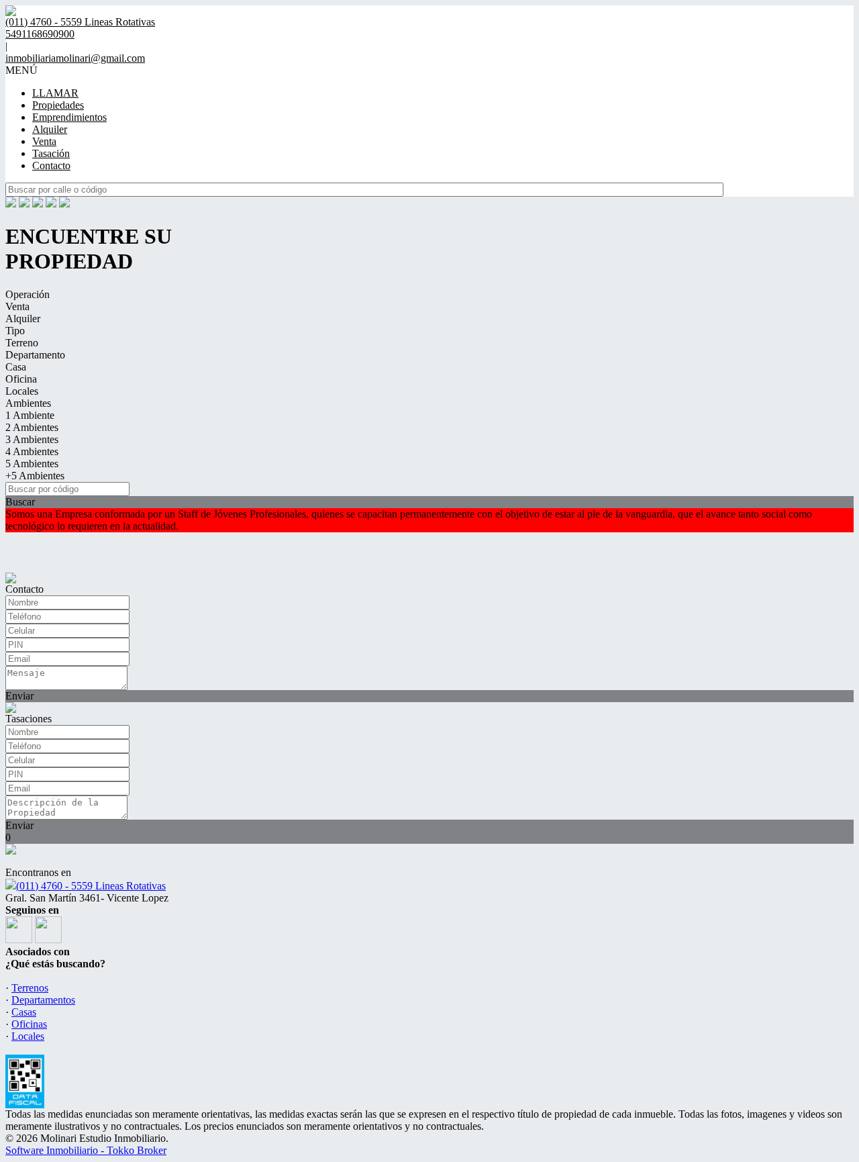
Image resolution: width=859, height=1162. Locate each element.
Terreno (21, 342)
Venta (44, 141)
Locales (21, 391)
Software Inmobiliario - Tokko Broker (85, 1150)
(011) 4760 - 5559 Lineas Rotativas (91, 885)
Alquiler (49, 129)
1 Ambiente (29, 415)
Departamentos (43, 1000)
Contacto (51, 165)
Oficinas (29, 1024)
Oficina (21, 379)
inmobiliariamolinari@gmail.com (75, 58)
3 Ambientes (31, 439)
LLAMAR (55, 93)
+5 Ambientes (34, 475)
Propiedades (58, 105)
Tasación (51, 153)
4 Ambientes (31, 451)
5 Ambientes (31, 463)
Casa (15, 367)
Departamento (35, 354)
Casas (23, 1012)
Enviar (19, 695)
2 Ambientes (31, 427)
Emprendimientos (69, 117)
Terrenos (29, 988)
